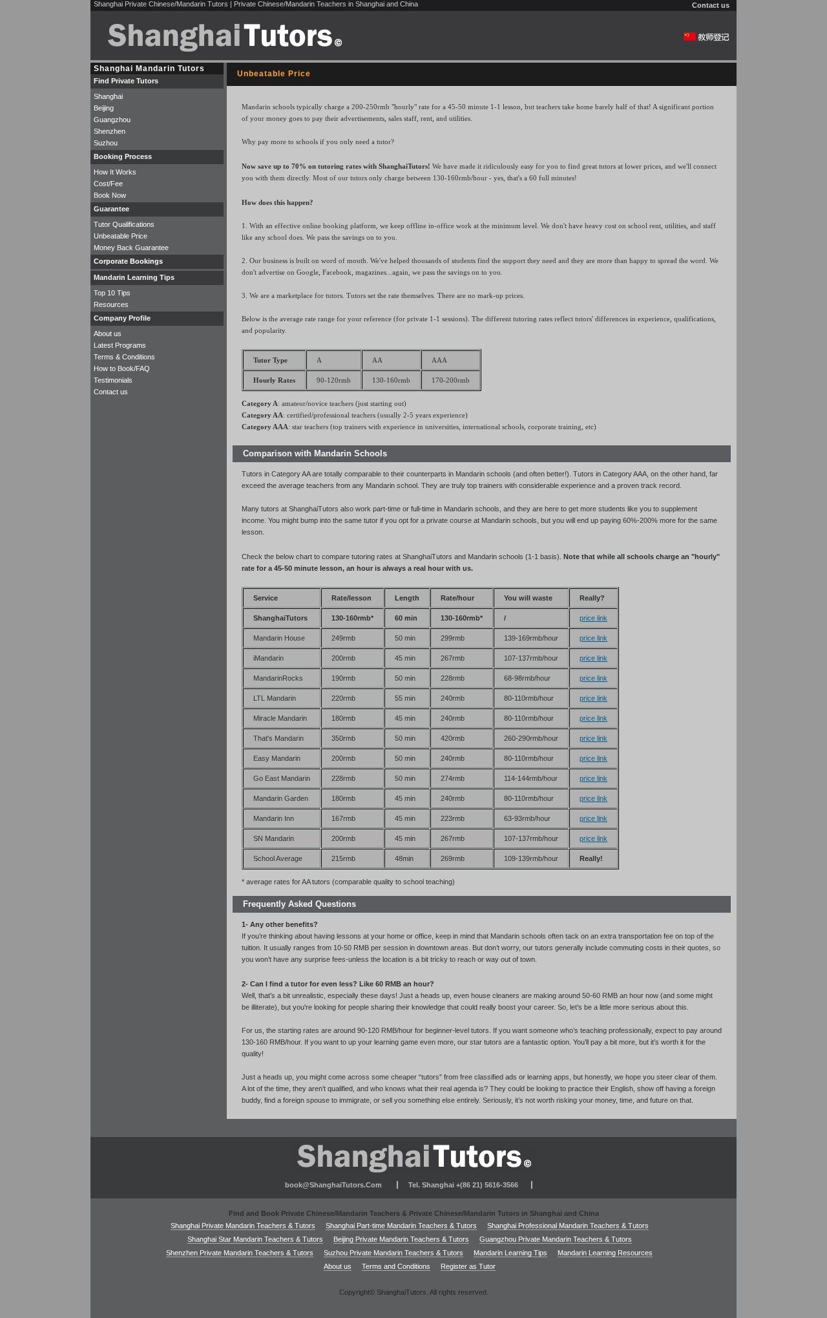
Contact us (710, 5)
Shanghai (108, 96)
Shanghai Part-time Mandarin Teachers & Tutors (401, 1225)
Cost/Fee (108, 183)
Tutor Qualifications (124, 224)
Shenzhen (109, 131)
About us (107, 333)
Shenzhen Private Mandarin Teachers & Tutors (239, 1253)
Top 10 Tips (112, 293)
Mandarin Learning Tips (510, 1253)
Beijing (104, 108)
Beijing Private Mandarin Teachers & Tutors (401, 1239)
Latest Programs (120, 345)
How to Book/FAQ (122, 368)
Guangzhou (112, 119)
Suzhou (106, 143)
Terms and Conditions (396, 1266)
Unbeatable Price (120, 236)
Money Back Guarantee (131, 247)
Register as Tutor (468, 1266)
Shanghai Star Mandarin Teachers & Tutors (255, 1239)
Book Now (110, 195)
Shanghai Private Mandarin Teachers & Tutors (243, 1225)
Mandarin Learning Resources (605, 1253)
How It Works (115, 172)
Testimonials (113, 380)
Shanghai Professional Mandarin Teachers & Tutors (568, 1225)
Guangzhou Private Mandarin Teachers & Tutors (555, 1239)
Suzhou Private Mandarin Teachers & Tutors (393, 1253)
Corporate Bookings (128, 261)
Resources (111, 304)
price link (593, 618)
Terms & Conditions (124, 357)
